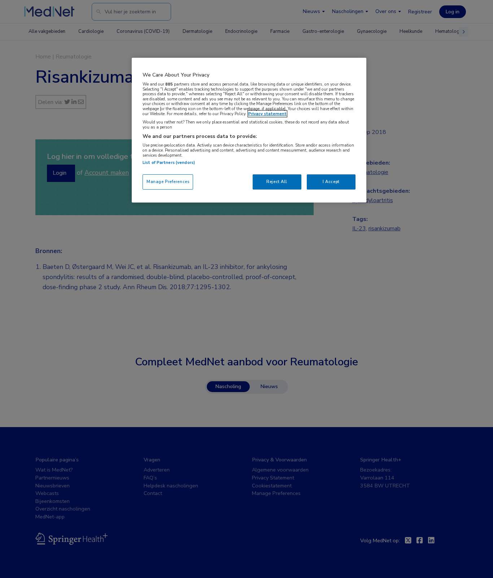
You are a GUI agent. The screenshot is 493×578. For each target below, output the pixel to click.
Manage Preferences (168, 181)
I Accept (331, 181)
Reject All (276, 181)
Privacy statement (267, 114)
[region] (249, 130)
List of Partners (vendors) (169, 162)
